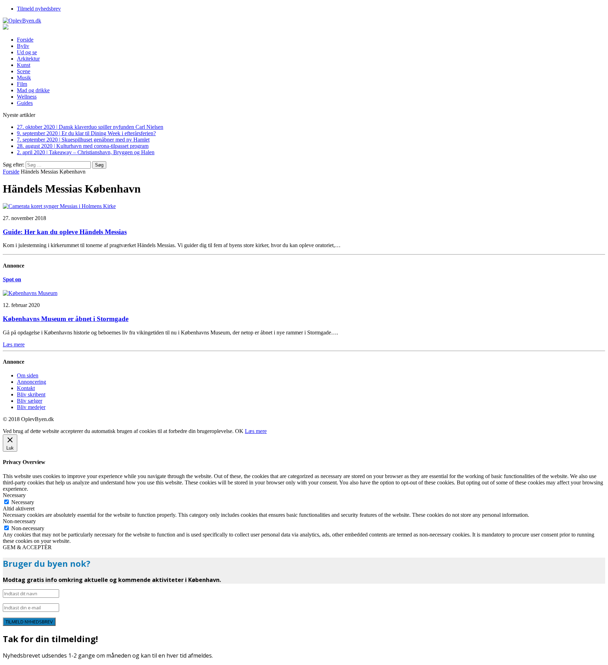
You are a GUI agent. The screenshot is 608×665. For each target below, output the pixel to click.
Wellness (27, 97)
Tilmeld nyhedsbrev (39, 9)
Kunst (23, 65)
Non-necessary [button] (19, 521)
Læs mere (256, 431)
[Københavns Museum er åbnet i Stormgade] (30, 293)
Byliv (23, 46)
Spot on (12, 279)
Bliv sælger (29, 401)
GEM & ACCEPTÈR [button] (27, 547)
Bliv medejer (31, 407)
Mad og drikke (33, 90)
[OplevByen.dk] (304, 21)
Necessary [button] (14, 495)
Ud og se (27, 52)
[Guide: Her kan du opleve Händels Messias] (59, 206)
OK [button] (239, 431)
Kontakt (26, 388)
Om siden (27, 375)
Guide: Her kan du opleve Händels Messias (65, 232)
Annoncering (31, 382)
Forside (25, 40)
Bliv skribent (31, 394)
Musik (24, 78)
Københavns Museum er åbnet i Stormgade (65, 318)
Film (22, 84)
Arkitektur (28, 59)
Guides (25, 103)
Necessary (22, 502)
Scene (23, 71)
